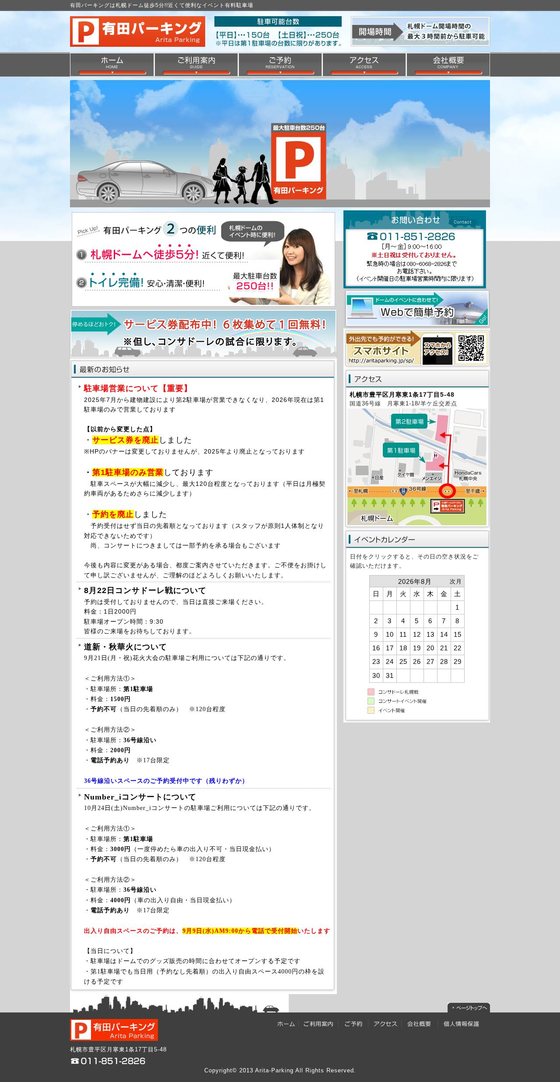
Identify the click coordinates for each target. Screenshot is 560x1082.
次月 (456, 581)
